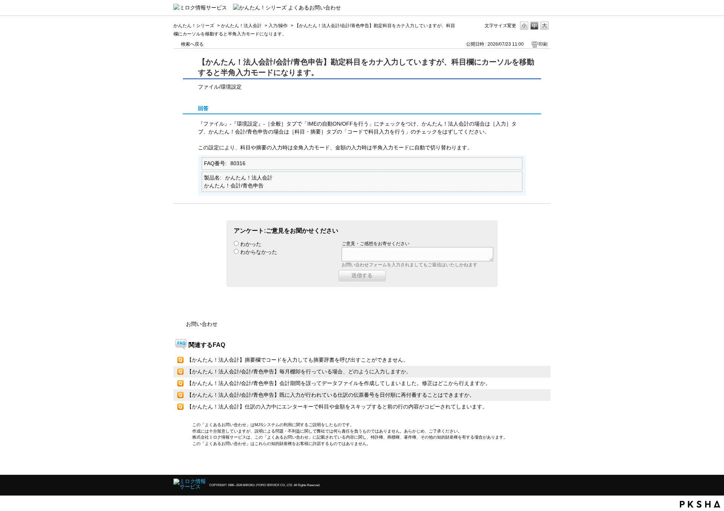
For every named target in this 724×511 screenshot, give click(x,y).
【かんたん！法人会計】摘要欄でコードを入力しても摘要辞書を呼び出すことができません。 (297, 360)
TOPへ (532, 462)
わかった (250, 244)
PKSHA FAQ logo (700, 504)
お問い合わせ (202, 324)
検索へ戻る (192, 44)
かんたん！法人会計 (241, 25)
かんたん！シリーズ (193, 25)
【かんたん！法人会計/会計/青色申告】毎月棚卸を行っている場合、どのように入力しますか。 (299, 371)
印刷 (543, 44)
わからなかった (258, 252)
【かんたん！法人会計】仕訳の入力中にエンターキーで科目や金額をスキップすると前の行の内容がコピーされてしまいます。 (337, 407)
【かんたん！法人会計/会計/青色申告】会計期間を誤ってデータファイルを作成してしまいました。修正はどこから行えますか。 (339, 383)
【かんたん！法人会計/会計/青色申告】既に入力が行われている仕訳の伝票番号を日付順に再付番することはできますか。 (331, 395)
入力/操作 (278, 25)
